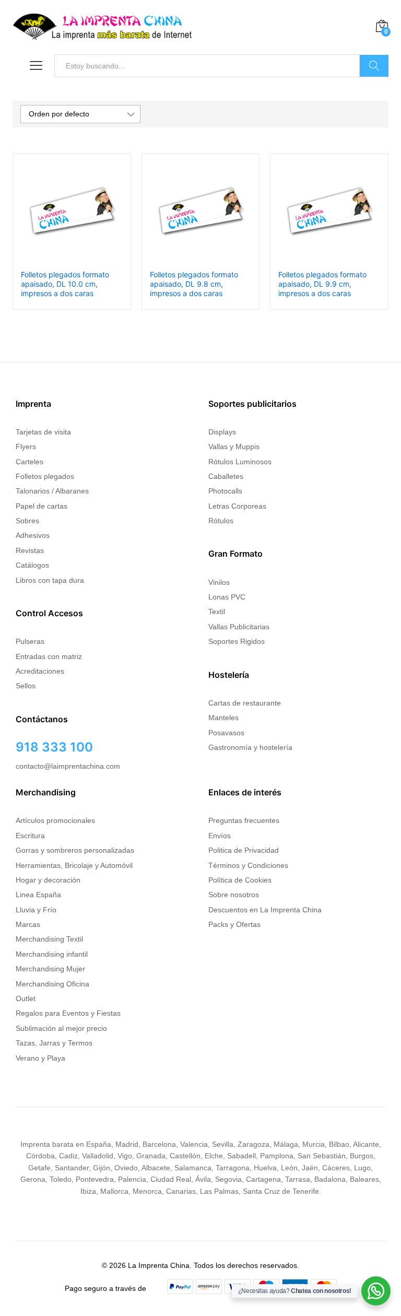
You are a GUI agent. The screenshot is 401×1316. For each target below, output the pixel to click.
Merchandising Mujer (50, 969)
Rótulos (220, 520)
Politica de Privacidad (243, 850)
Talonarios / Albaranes (52, 491)
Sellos (26, 686)
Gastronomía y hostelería (250, 747)
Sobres (27, 520)
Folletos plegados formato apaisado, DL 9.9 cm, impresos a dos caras (322, 284)
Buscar (374, 66)
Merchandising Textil (49, 939)
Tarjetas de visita (43, 432)
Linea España (38, 894)
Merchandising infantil (52, 954)
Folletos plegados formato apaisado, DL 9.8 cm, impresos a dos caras (194, 284)
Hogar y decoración (48, 880)
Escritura (30, 835)
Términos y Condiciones (248, 865)
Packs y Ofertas (234, 924)
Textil (216, 611)
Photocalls (225, 491)
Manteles (223, 717)
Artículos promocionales (55, 820)
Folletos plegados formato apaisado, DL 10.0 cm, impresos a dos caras (65, 284)
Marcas (28, 924)
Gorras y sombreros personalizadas (75, 850)
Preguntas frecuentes (243, 820)
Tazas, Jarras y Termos (54, 1043)
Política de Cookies (240, 880)
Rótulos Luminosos (240, 461)
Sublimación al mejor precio (61, 1028)
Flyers (26, 446)
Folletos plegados (45, 476)
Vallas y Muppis (234, 446)
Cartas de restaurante (244, 703)
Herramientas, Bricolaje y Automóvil (74, 865)
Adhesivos (33, 535)
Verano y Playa (40, 1058)
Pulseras (30, 641)
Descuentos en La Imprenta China (265, 910)
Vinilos (219, 582)
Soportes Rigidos (236, 641)
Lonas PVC (226, 597)
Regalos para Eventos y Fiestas (68, 1013)
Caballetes (225, 476)
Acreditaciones (40, 671)
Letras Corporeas (237, 506)
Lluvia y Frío (36, 910)
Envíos (219, 835)
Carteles (29, 461)
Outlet (26, 998)
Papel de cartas (41, 506)
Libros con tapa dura (50, 580)
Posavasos (226, 732)
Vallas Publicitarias (238, 626)
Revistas (30, 550)
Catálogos (32, 565)
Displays (222, 432)
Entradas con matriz (49, 656)
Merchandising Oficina (52, 984)
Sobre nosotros (233, 894)
